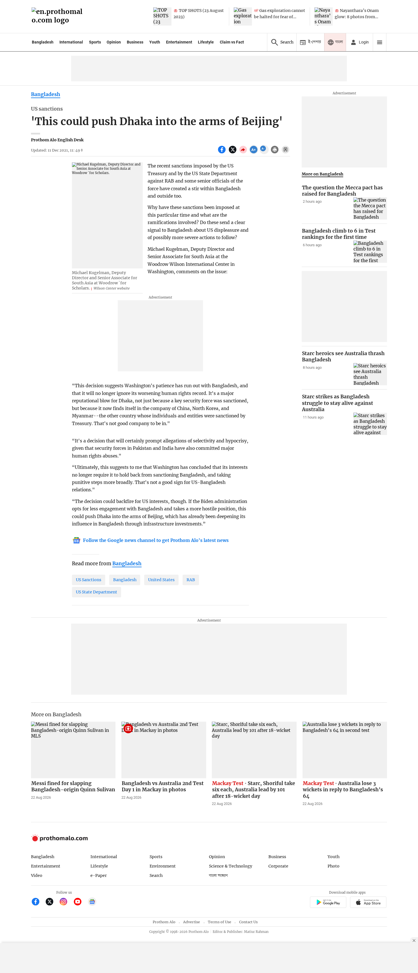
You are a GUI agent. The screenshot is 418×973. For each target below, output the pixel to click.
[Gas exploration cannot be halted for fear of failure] (243, 16)
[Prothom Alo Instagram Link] (66, 902)
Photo (334, 866)
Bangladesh (42, 42)
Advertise (191, 922)
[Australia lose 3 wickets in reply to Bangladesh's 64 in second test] (345, 750)
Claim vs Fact (232, 42)
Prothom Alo (164, 922)
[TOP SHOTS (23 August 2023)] (162, 16)
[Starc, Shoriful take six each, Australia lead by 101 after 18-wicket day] (254, 750)
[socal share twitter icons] (233, 152)
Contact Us (248, 922)
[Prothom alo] (59, 16)
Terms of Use (219, 922)
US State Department (96, 592)
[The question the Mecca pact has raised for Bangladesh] (370, 208)
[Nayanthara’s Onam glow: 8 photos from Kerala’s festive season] (323, 16)
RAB (191, 579)
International (71, 42)
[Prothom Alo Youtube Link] (80, 902)
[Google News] (92, 902)
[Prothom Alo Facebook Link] (38, 902)
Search (156, 875)
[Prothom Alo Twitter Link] (52, 902)
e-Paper (98, 875)
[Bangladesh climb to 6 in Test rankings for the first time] (370, 252)
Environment (163, 866)
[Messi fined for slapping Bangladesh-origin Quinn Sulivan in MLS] (73, 750)
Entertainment (179, 42)
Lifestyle (206, 42)
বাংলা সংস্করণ (218, 875)
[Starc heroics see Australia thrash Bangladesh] (370, 374)
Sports (95, 42)
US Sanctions (88, 579)
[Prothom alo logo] (59, 840)
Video (36, 875)
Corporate (278, 866)
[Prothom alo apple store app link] (368, 903)
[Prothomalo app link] (328, 903)
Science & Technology (230, 866)
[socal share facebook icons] (222, 152)
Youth (154, 42)
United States (161, 579)
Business (135, 42)
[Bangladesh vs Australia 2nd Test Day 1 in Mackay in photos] (163, 750)
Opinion (114, 42)
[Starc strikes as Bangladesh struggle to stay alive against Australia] (370, 424)
